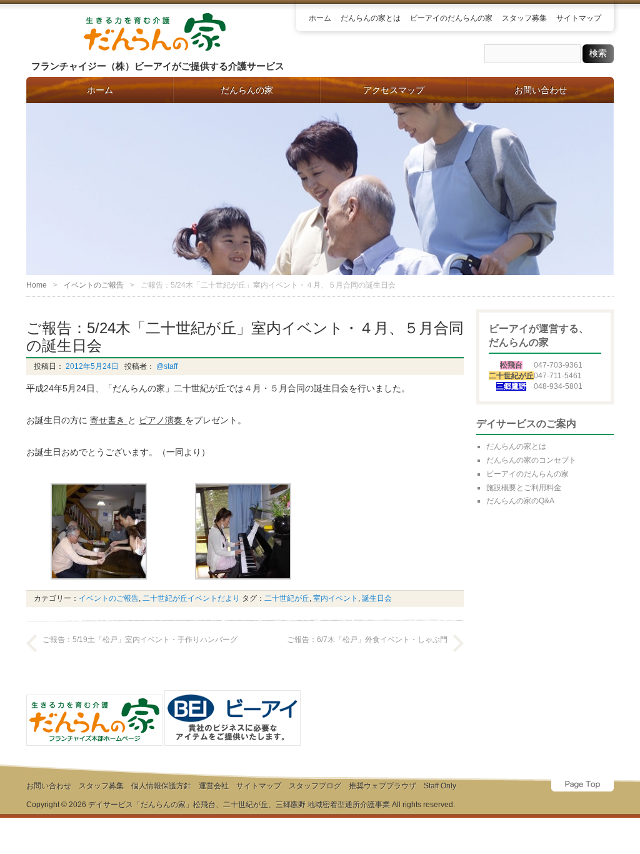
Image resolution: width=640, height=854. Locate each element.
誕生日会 (377, 598)
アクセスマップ (393, 90)
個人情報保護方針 (161, 785)
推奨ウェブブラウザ (382, 785)
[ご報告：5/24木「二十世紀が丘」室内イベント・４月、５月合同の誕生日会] (99, 583)
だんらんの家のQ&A (520, 500)
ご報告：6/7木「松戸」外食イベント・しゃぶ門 (367, 639)
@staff (166, 366)
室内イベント (335, 598)
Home (36, 285)
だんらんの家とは (371, 18)
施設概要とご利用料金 (523, 487)
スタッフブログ (315, 785)
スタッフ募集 (524, 18)
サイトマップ (578, 18)
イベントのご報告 (94, 285)
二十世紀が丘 (286, 598)
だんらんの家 (247, 90)
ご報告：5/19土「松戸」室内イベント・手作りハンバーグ (140, 639)
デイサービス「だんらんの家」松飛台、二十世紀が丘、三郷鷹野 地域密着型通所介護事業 (239, 804)
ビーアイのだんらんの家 (451, 18)
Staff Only (440, 785)
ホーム (320, 18)
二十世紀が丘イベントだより (191, 598)
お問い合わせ (540, 90)
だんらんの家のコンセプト (531, 460)
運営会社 (214, 785)
